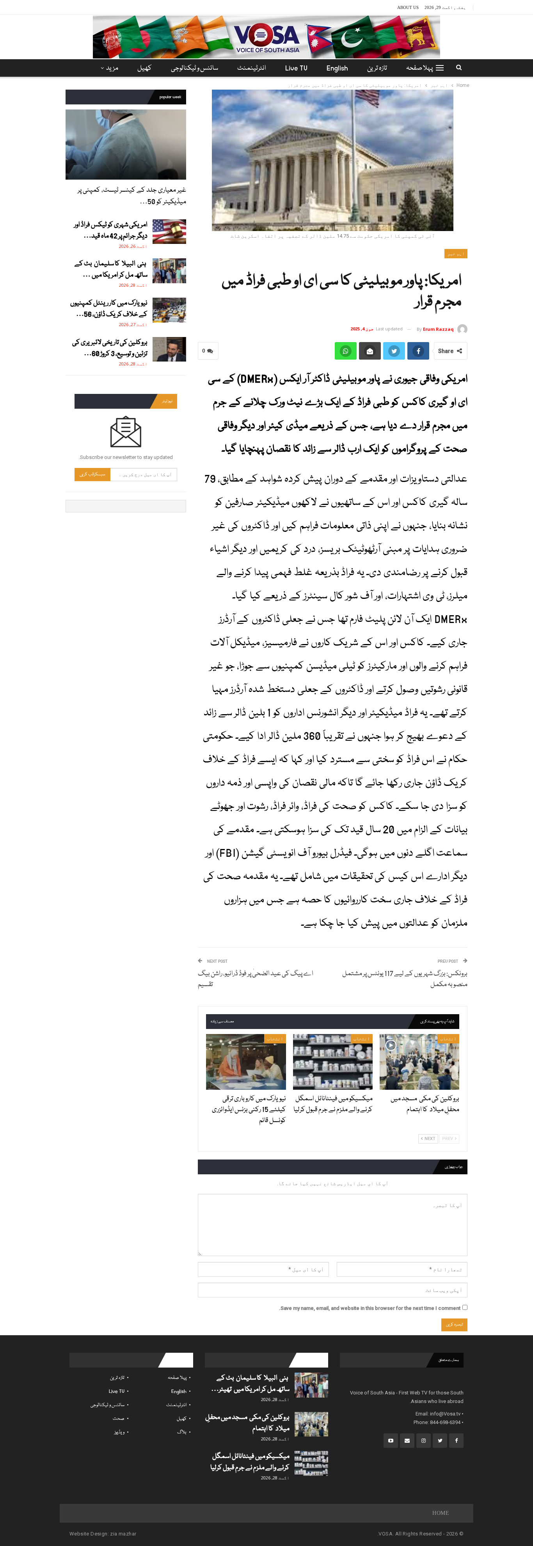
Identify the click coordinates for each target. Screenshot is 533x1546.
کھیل (144, 68)
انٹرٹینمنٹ (251, 68)
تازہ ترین (377, 68)
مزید (112, 68)
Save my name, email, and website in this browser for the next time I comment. (369, 1308)
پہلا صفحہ (419, 68)
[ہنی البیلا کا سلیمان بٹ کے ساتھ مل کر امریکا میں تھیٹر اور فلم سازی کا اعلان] (169, 270)
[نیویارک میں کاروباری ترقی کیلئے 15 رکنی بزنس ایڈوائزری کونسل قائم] (246, 1062)
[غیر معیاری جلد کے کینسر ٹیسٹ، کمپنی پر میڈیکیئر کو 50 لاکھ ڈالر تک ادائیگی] (126, 144)
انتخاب (448, 1038)
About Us (408, 7)
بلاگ (182, 1432)
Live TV (296, 68)
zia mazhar (123, 1534)
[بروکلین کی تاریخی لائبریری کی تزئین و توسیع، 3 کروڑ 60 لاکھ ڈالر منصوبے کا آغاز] (169, 349)
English (337, 68)
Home (440, 1513)
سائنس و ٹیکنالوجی (194, 68)
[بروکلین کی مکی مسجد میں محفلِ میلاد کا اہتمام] (419, 1062)
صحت (118, 1418)
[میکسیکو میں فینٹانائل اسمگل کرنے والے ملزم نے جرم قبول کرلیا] (333, 1062)
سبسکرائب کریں (92, 474)
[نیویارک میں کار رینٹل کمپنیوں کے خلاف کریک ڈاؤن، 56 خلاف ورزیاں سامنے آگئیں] (169, 310)
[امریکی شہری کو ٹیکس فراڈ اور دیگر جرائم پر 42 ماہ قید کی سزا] (169, 231)
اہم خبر (456, 253)
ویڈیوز (119, 1432)
